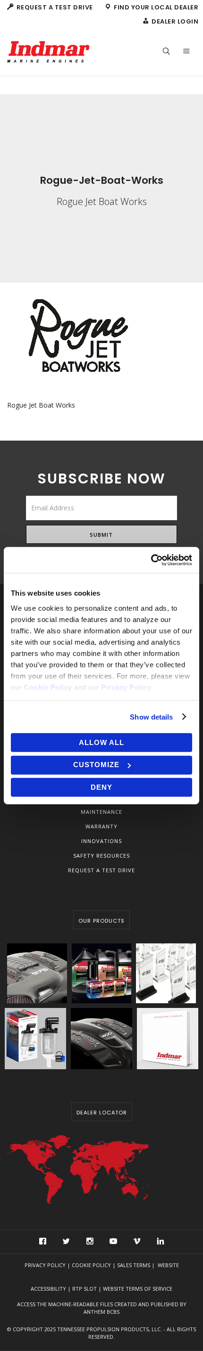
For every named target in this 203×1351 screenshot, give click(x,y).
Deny (101, 787)
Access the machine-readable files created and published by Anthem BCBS (101, 1308)
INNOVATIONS (101, 840)
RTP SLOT (84, 1288)
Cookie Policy (91, 1265)
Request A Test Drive (101, 870)
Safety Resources (101, 855)
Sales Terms (133, 1265)
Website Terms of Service (137, 1288)
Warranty (101, 826)
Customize (96, 765)
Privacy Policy (45, 1265)
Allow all (101, 742)
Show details (151, 716)
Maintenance (101, 811)
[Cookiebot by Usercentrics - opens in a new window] (151, 560)
